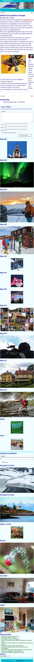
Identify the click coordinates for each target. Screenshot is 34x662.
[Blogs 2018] (17, 346)
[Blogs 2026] (17, 149)
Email (2, 127)
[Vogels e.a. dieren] (17, 532)
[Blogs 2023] (17, 240)
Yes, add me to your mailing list (9, 132)
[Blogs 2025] (17, 174)
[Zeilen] (17, 444)
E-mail (3, 456)
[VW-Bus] (17, 427)
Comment (3, 111)
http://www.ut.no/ (28, 20)
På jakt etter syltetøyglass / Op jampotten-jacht (12, 651)
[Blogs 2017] (17, 375)
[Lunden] (17, 619)
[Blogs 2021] (17, 281)
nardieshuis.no (8, 1)
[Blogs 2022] (17, 264)
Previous (2, 12)
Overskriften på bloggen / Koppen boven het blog (12, 652)
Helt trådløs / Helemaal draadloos (9, 637)
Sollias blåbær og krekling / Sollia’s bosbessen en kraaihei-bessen (16, 649)
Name (2, 124)
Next (32, 12)
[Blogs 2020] (17, 297)
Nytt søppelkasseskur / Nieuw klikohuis (10, 639)
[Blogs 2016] (17, 404)
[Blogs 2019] (17, 319)
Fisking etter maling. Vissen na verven (10, 636)
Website (3, 130)
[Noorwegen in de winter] (17, 480)
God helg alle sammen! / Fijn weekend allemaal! (12, 645)
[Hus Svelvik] (17, 590)
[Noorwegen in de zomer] (17, 509)
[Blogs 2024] (17, 207)
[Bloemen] (17, 558)
